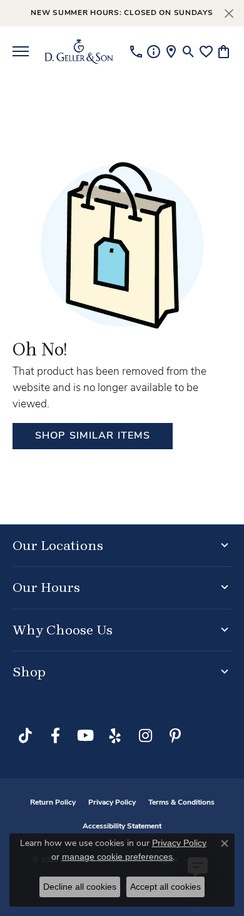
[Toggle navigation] (20, 51)
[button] (188, 51)
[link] (136, 51)
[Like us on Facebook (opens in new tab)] (55, 735)
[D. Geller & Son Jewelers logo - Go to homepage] (79, 51)
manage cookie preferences (117, 857)
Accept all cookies (165, 887)
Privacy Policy (112, 803)
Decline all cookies (79, 887)
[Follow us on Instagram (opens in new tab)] (145, 735)
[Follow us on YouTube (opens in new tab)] (85, 735)
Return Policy (53, 803)
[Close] (228, 13)
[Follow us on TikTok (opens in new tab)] (25, 735)
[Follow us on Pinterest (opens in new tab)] (175, 735)
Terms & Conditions (181, 803)
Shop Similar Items (92, 436)
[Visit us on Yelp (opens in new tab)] (115, 735)
